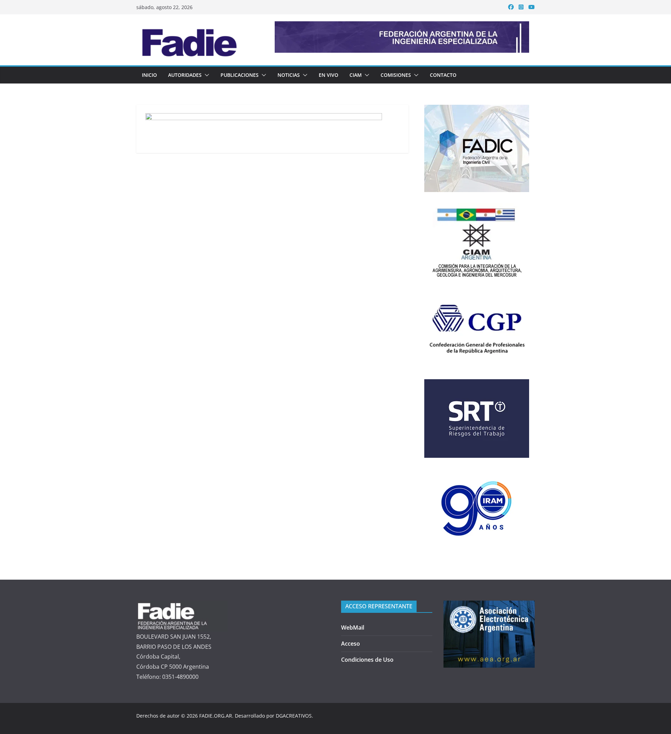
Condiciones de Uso (367, 659)
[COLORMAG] (182, 605)
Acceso (350, 643)
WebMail (352, 627)
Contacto (443, 75)
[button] (205, 75)
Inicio (149, 75)
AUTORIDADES (185, 75)
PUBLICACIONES (240, 75)
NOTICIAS (288, 75)
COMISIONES (396, 75)
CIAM (355, 75)
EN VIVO (328, 75)
